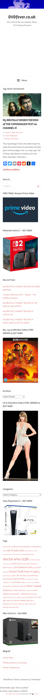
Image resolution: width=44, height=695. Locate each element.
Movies (8, 139)
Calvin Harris (29, 551)
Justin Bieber (18, 582)
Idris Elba (24, 575)
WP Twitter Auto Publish (13, 694)
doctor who (16, 559)
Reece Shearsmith (16, 590)
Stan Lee (22, 597)
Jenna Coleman (15, 579)
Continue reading (11, 169)
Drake (16, 564)
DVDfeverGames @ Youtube (15, 663)
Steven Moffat (22, 601)
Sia (15, 597)
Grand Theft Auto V (23, 571)
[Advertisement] (22, 50)
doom (9, 564)
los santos (29, 582)
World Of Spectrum (11, 667)
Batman (18, 547)
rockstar (29, 590)
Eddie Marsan (8, 567)
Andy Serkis (8, 547)
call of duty (15, 550)
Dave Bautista (28, 554)
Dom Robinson (11, 136)
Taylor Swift (19, 604)
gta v (15, 575)
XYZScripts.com (33, 694)
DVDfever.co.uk (22, 17)
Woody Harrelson (10, 607)
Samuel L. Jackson (21, 594)
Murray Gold (19, 586)
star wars (8, 600)
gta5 (9, 575)
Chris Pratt (17, 554)
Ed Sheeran (23, 567)
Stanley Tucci (34, 597)
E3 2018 (33, 564)
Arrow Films (8, 658)
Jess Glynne (29, 579)
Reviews (14, 139)
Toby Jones (30, 604)
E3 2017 (25, 564)
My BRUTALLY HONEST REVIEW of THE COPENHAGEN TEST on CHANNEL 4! (20, 124)
